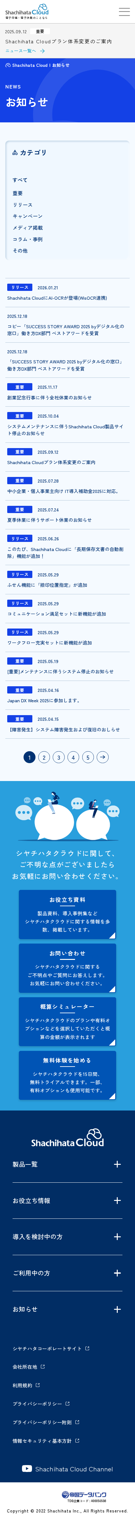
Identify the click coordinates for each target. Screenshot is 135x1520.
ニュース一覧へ (20, 50)
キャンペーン (28, 216)
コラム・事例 (28, 239)
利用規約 (22, 1385)
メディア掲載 (28, 227)
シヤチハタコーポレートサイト (47, 1348)
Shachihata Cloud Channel (74, 1468)
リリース (23, 204)
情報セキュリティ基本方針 (42, 1440)
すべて (20, 180)
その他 (20, 250)
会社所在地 (25, 1366)
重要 (18, 193)
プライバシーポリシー (37, 1403)
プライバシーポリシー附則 (42, 1422)
